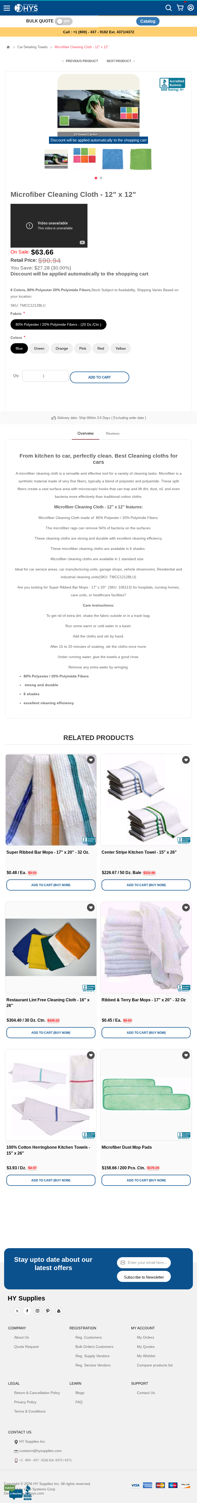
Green (39, 348)
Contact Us (146, 1393)
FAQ (79, 1402)
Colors (17, 337)
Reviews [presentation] (113, 433)
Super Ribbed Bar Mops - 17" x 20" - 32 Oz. (47, 852)
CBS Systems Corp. (40, 1489)
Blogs (79, 1393)
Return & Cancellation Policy (37, 1393)
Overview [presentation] (85, 433)
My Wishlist (146, 1356)
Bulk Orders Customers (94, 1347)
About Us (21, 1337)
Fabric (17, 314)
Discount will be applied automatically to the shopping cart (98, 140)
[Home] (8, 47)
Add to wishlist (91, 760)
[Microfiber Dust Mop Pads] (146, 1095)
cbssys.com (34, 1493)
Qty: (16, 375)
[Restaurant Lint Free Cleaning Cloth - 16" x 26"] (50, 947)
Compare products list (155, 1365)
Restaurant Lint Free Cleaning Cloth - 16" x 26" (48, 1003)
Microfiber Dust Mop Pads (127, 1147)
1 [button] (96, 178)
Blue (19, 348)
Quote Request (26, 1347)
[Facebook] (27, 1310)
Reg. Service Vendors (93, 1365)
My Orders (145, 1337)
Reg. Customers (88, 1337)
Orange (62, 348)
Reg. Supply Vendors (92, 1356)
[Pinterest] (48, 1311)
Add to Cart (99, 377)
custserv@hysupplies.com (40, 1451)
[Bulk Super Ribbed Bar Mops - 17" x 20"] (50, 799)
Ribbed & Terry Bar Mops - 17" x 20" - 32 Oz (144, 1000)
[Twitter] (17, 1311)
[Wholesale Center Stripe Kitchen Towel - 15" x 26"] (146, 799)
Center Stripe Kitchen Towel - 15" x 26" (139, 852)
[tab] (85, 433)
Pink (82, 348)
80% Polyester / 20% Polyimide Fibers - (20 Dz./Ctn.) (58, 324)
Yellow (120, 348)
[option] (56, 159)
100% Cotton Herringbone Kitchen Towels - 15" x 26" (48, 1150)
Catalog (147, 21)
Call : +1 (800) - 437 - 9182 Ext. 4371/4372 (98, 32)
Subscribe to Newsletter (144, 1277)
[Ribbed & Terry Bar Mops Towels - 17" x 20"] (146, 947)
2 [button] (101, 178)
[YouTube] (59, 1311)
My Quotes (146, 1347)
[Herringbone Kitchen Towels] (50, 1095)
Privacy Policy (25, 1402)
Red (100, 348)
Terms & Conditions (30, 1411)
